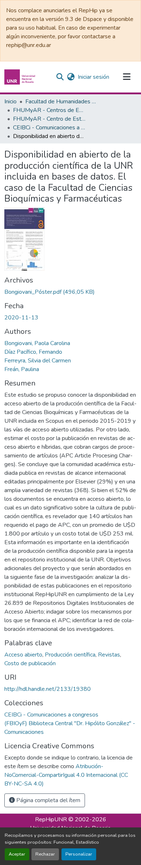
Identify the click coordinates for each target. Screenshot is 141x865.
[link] (70, 292)
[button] (20, 77)
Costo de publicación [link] (30, 663)
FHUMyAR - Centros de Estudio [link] (49, 110)
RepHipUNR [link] (51, 819)
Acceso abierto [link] (23, 655)
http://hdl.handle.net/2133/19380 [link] (47, 689)
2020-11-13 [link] (21, 318)
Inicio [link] (10, 102)
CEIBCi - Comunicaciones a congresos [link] (49, 128)
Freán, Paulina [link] (21, 369)
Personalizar (78, 854)
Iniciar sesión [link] (93, 77)
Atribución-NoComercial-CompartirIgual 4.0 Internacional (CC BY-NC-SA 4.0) (66, 775)
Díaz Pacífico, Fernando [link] (33, 352)
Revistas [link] (109, 655)
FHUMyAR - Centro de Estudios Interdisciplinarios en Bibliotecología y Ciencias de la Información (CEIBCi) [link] (49, 119)
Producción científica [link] (70, 655)
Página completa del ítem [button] (47, 800)
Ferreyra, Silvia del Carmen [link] (37, 361)
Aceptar (17, 854)
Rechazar (45, 854)
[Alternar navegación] (126, 77)
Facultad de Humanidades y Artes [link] (61, 102)
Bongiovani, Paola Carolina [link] (37, 343)
